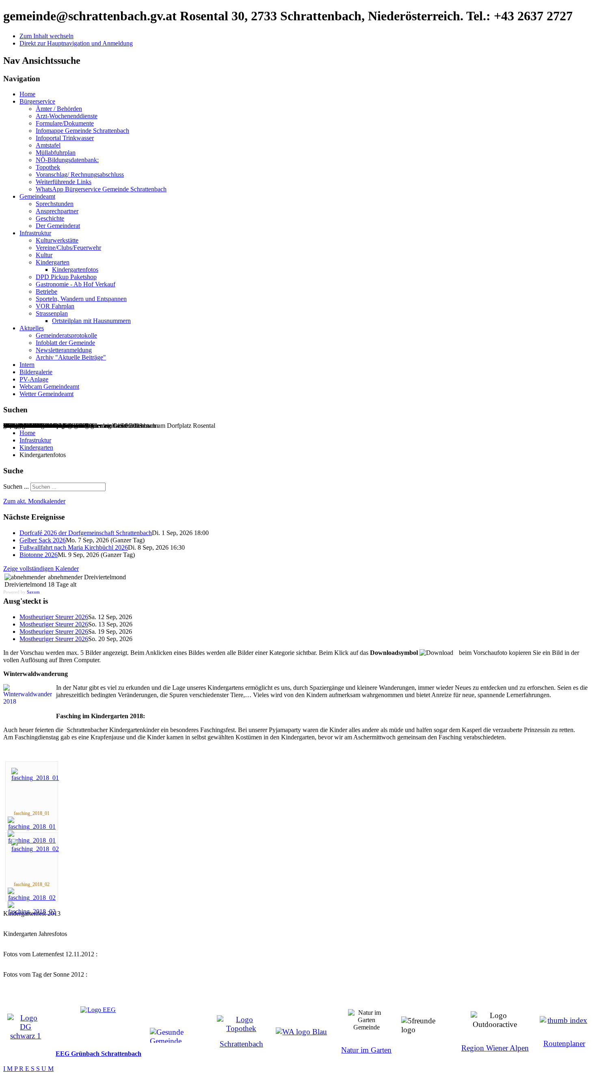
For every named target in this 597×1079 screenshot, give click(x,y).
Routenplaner (564, 1043)
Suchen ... (16, 486)
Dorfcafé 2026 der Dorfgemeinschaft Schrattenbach (85, 532)
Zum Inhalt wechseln (46, 35)
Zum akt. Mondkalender (34, 501)
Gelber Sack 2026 (42, 540)
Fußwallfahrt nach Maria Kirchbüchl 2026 (73, 547)
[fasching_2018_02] (35, 848)
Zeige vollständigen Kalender (41, 568)
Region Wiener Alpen (495, 1048)
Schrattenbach (241, 1044)
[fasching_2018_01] (35, 777)
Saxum (33, 591)
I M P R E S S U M (28, 1068)
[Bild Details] (32, 826)
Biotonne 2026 (38, 554)
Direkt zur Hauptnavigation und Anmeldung (76, 43)
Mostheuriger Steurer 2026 (53, 616)
